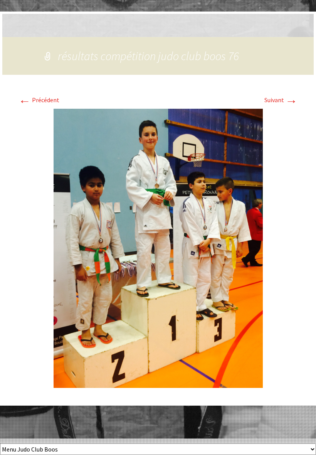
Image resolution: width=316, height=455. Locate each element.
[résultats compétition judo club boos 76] (158, 247)
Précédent (38, 100)
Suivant (281, 100)
